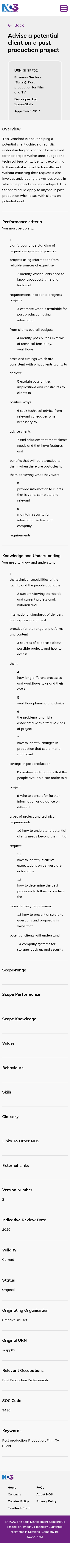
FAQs (40, 1487)
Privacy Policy (46, 1501)
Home (12, 1487)
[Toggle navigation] (64, 8)
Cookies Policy (18, 1501)
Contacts (14, 1494)
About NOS (44, 1494)
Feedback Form (19, 1508)
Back (19, 25)
